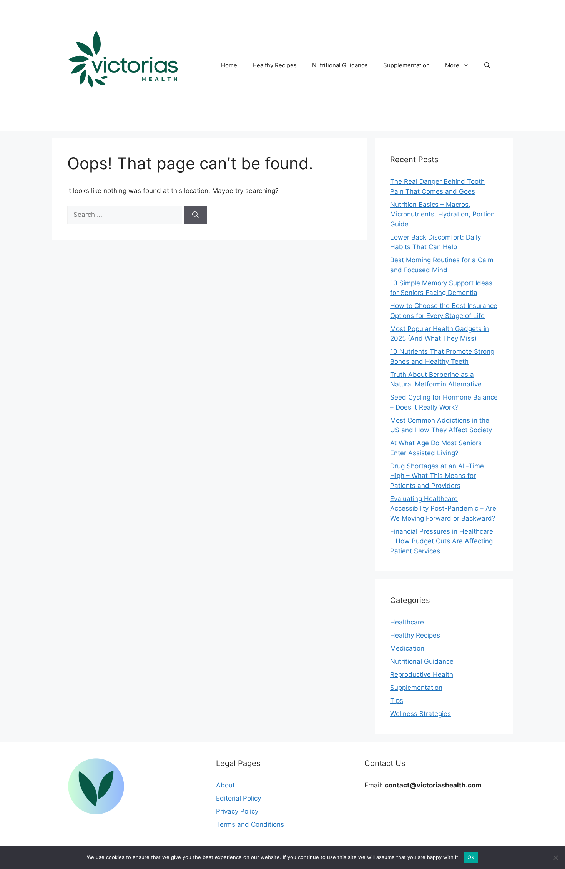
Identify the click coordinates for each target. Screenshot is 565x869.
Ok (470, 857)
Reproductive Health (421, 674)
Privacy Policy (237, 811)
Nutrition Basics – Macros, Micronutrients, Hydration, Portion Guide (442, 214)
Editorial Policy (238, 798)
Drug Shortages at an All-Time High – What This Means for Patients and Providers (437, 475)
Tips (396, 700)
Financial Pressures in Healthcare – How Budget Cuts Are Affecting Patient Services (441, 541)
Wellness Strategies (420, 714)
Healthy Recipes (275, 65)
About (225, 785)
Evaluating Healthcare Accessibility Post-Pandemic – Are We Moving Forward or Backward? (443, 508)
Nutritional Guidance (340, 65)
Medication (407, 648)
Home (229, 65)
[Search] (195, 215)
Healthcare (407, 622)
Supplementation (406, 65)
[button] (487, 65)
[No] (555, 857)
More (452, 65)
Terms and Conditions (250, 824)
